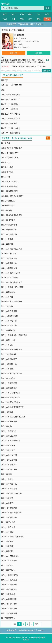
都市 (30, 14)
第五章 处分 (5, 162)
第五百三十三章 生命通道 (10, 128)
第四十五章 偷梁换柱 (9, 354)
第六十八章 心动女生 (9, 464)
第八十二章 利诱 (7, 531)
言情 (13, 19)
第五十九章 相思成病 (9, 421)
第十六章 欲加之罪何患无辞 (11, 215)
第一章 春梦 (5, 143)
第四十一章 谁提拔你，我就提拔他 (14, 335)
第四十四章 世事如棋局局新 (11, 349)
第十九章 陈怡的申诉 (9, 229)
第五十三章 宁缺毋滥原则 (10, 392)
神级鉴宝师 (23, 66)
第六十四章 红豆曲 (8, 445)
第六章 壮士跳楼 (7, 167)
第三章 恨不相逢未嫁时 (10, 152)
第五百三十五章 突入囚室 (10, 118)
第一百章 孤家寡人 (8, 618)
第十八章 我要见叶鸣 (9, 224)
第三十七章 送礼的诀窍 (10, 316)
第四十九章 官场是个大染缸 (11, 373)
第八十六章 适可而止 (9, 560)
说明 (2, 90)
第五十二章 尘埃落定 (9, 388)
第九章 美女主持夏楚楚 (10, 181)
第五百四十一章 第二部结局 (11, 85)
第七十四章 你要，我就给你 (11, 493)
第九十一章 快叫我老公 (10, 575)
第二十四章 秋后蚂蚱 (9, 253)
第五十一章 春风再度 (9, 383)
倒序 (48, 138)
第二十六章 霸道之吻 (9, 263)
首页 (5, 14)
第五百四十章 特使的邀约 (10, 94)
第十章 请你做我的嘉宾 (10, 186)
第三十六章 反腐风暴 (9, 311)
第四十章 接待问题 (8, 330)
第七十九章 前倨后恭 (9, 517)
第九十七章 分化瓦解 (9, 603)
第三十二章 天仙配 (8, 292)
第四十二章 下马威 (8, 340)
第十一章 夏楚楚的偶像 (10, 191)
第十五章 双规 (6, 210)
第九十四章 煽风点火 (9, 589)
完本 (39, 19)
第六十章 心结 (6, 426)
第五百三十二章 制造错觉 (10, 133)
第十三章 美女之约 (8, 200)
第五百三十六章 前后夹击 (10, 114)
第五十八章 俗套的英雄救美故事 (13, 416)
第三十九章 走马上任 (9, 325)
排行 (30, 19)
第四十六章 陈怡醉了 (9, 359)
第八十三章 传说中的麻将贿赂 (12, 536)
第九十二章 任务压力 (9, 579)
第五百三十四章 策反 (9, 123)
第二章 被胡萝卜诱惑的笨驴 (11, 148)
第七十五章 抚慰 (7, 498)
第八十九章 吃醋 (7, 565)
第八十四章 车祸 (7, 541)
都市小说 (12, 30)
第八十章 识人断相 (8, 522)
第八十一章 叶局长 (8, 527)
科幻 (5, 19)
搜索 (47, 8)
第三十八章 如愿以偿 (9, 320)
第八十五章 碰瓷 (7, 546)
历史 (39, 14)
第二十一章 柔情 (7, 239)
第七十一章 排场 (7, 479)
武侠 (22, 14)
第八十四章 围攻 (7, 551)
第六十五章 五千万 (8, 450)
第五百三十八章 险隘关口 (10, 104)
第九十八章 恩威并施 (9, 608)
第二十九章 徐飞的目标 (10, 277)
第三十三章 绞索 (7, 296)
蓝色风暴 (32, 66)
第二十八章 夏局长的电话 (10, 272)
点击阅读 (38, 53)
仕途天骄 (41, 66)
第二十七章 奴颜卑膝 (9, 268)
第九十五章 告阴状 (8, 594)
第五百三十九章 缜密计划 (10, 99)
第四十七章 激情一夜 (9, 364)
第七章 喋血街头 (7, 172)
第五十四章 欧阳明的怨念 (10, 397)
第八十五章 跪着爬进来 (10, 555)
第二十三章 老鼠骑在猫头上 (11, 248)
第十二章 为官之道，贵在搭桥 (12, 196)
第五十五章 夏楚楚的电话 (10, 402)
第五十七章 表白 (7, 412)
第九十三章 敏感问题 (9, 584)
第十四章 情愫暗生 (8, 205)
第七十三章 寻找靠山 (9, 488)
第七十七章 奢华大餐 (9, 508)
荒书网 (5, 4)
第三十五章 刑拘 (7, 306)
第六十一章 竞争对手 (9, 431)
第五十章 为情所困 (8, 378)
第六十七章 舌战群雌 (9, 460)
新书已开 (26, 47)
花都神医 (14, 66)
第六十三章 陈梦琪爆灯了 (10, 440)
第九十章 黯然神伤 (8, 570)
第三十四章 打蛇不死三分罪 (11, 301)
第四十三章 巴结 (7, 344)
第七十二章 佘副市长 (9, 484)
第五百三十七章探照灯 (9, 109)
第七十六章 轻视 (7, 503)
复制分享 (46, 70)
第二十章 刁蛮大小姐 (9, 234)
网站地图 (26, 640)
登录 (47, 19)
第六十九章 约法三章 (9, 469)
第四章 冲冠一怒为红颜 (10, 157)
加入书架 (13, 53)
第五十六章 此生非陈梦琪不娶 (12, 407)
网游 (47, 14)
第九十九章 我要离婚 (9, 613)
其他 (22, 19)
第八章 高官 (5, 176)
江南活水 (22, 38)
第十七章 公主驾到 (8, 220)
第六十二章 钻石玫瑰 (9, 436)
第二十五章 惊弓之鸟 (9, 258)
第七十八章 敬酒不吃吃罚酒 (11, 512)
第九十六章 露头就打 (9, 599)
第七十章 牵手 (6, 474)
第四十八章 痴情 (7, 368)
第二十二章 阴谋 (7, 244)
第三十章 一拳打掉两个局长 (11, 282)
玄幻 (13, 14)
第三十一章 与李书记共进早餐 (12, 287)
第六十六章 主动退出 (9, 455)
